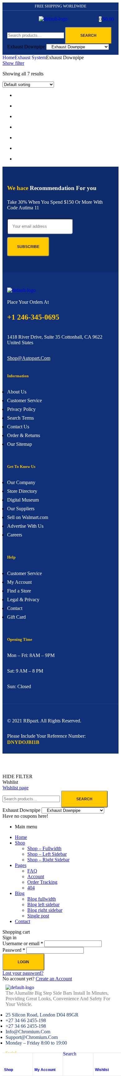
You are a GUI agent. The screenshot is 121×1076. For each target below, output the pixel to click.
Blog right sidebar (44, 910)
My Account (45, 1070)
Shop (8, 1070)
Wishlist (102, 1070)
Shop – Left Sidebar (47, 854)
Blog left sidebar (43, 904)
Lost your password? (22, 973)
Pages (20, 865)
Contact (22, 921)
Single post (38, 915)
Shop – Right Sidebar (48, 859)
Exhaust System (30, 57)
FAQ (32, 871)
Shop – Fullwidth (44, 848)
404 (31, 887)
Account (35, 876)
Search (88, 35)
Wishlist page (15, 787)
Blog (20, 893)
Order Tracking (42, 882)
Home (8, 57)
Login (23, 962)
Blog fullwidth (41, 899)
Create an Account (54, 978)
